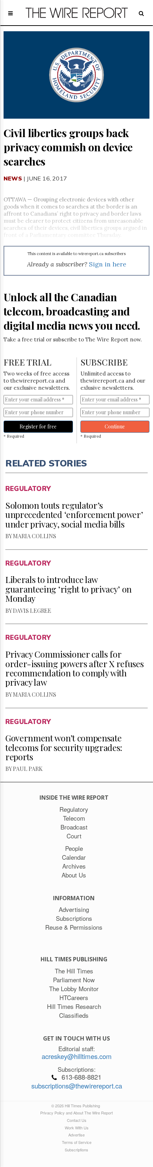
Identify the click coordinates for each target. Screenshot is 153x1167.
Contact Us (76, 1120)
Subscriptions (76, 1149)
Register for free (38, 426)
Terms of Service (76, 1142)
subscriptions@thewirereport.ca (76, 1085)
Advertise (76, 1135)
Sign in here (107, 264)
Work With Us (77, 1127)
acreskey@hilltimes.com (77, 1056)
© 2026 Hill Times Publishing (76, 1105)
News (13, 178)
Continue (115, 426)
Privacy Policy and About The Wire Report (76, 1112)
